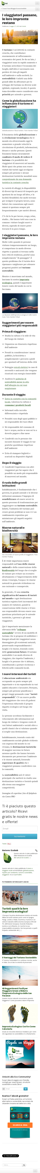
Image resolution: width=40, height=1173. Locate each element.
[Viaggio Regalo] (20, 1054)
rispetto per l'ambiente (10, 873)
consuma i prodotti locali (18, 405)
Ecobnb (23, 26)
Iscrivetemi (19, 836)
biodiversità (8, 570)
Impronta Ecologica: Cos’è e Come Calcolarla (19, 1027)
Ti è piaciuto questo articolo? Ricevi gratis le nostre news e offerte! (20, 814)
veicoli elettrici (21, 367)
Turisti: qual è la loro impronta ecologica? (15, 910)
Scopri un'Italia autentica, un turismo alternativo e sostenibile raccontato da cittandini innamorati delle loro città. (17, 1101)
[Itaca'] (20, 1122)
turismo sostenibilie (25, 873)
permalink (18, 875)
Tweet (4, 844)
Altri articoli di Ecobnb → (22, 858)
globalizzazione (28, 870)
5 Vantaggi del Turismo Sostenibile (19, 957)
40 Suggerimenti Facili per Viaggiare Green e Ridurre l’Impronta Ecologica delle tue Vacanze (17, 992)
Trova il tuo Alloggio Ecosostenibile (14, 8)
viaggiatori (5, 875)
